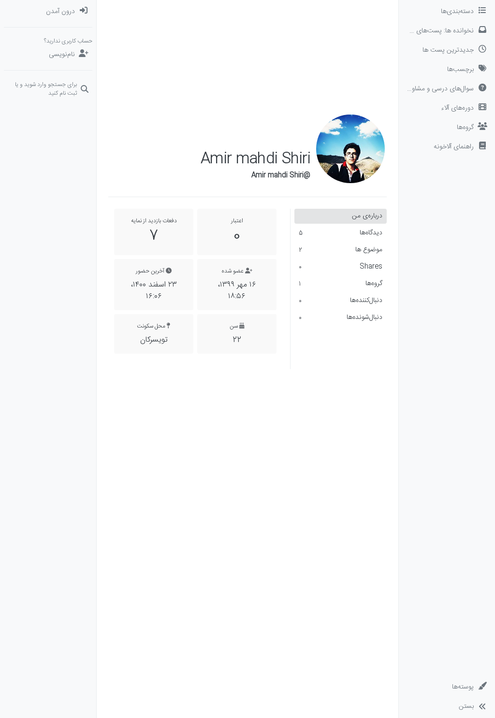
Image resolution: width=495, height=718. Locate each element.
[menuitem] (48, 11)
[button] (447, 147)
